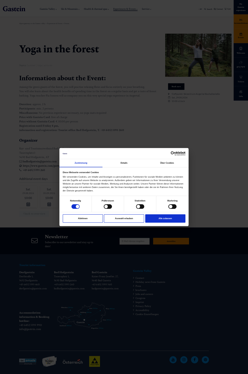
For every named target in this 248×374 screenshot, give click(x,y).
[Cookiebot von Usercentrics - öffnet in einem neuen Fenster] (172, 153)
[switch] (108, 206)
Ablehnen (83, 218)
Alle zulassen (165, 218)
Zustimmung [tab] (81, 163)
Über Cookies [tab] (167, 163)
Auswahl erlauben (124, 218)
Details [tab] (124, 163)
